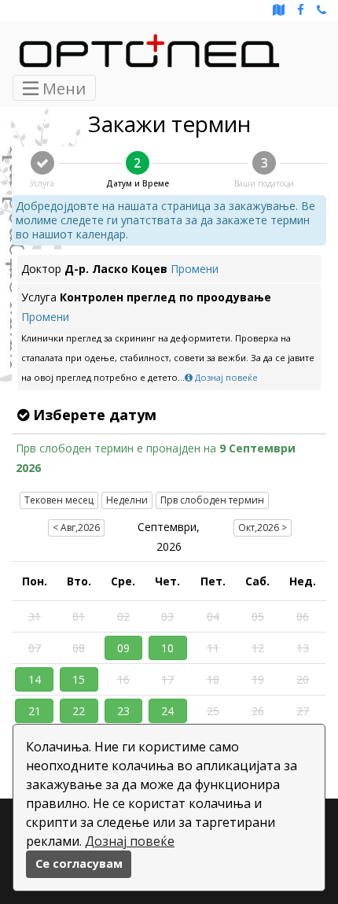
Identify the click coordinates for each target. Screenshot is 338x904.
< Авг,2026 (76, 527)
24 (167, 710)
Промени (195, 268)
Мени (62, 88)
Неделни (127, 500)
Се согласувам (79, 863)
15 (78, 679)
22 (78, 710)
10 (167, 647)
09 (123, 647)
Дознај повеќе (130, 841)
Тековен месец (59, 500)
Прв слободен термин (212, 500)
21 (34, 710)
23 (123, 710)
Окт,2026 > (262, 527)
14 (34, 679)
